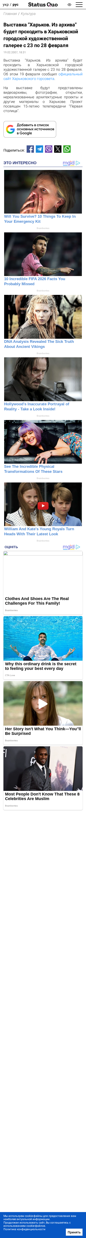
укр (6, 4)
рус (15, 4)
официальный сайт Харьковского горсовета (43, 76)
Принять (74, 1232)
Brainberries (43, 228)
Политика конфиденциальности (24, 1229)
